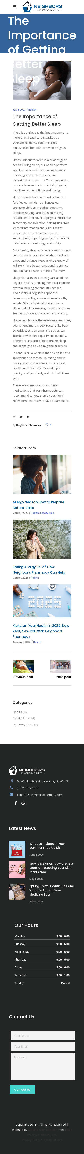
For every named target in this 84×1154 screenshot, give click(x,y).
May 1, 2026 (36, 879)
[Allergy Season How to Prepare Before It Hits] (42, 474)
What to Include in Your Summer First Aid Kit (47, 846)
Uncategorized (23, 724)
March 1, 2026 (20, 513)
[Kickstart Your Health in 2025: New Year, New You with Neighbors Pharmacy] (42, 600)
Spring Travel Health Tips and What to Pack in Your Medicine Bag (51, 890)
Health (32, 109)
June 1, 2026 (36, 854)
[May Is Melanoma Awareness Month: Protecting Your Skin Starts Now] (17, 869)
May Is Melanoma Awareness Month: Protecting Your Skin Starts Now (51, 868)
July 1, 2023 (19, 109)
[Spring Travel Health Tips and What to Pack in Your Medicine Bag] (17, 892)
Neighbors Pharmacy (28, 425)
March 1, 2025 (20, 577)
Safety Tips (47, 513)
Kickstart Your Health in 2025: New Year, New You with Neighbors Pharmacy (41, 631)
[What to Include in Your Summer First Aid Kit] (17, 849)
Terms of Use (53, 1140)
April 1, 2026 (36, 901)
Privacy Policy (31, 1140)
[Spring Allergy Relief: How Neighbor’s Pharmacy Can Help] (42, 539)
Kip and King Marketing (43, 1129)
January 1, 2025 (22, 642)
